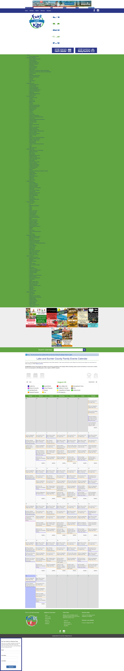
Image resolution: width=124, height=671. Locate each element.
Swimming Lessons (33, 284)
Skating (30, 136)
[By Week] (35, 375)
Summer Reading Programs (35, 231)
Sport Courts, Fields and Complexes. (36, 137)
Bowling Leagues (32, 261)
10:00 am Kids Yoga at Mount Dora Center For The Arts (93, 566)
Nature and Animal (33, 219)
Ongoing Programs (34, 392)
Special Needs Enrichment (34, 226)
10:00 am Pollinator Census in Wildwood (82, 523)
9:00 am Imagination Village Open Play (92, 407)
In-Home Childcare (33, 66)
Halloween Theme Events (34, 295)
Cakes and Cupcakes (33, 185)
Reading (31, 74)
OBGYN (31, 169)
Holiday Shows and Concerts (35, 297)
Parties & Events (30, 181)
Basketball (31, 259)
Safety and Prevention (33, 223)
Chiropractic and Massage (34, 158)
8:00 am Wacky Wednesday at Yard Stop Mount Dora (61, 447)
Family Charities (32, 86)
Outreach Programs (33, 221)
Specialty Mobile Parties (34, 199)
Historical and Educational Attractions (37, 119)
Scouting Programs (33, 225)
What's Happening (30, 292)
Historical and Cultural (33, 216)
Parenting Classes (33, 222)
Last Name (3, 660)
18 (47, 503)
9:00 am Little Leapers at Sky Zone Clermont (72, 446)
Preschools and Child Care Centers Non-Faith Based (40, 71)
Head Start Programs (33, 64)
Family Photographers (33, 88)
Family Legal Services (33, 87)
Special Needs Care (33, 176)
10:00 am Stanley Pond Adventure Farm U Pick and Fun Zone (30, 442)
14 (78, 468)
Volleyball (31, 286)
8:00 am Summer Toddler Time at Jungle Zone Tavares (61, 452)
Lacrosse (31, 274)
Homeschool (31, 65)
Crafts (30, 208)
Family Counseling (33, 163)
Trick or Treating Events (34, 304)
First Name (3, 655)
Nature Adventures (33, 128)
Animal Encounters (33, 97)
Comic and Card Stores (34, 241)
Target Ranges (32, 142)
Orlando (64, 7)
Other (74, 388)
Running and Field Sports (34, 277)
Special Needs (47, 386)
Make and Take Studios (34, 124)
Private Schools (32, 73)
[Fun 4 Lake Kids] (36, 21)
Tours (30, 145)
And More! (66, 625)
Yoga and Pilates (32, 290)
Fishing (30, 111)
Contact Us (47, 622)
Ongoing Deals (32, 298)
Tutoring (31, 79)
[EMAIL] (96, 375)
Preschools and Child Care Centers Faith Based (39, 70)
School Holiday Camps (34, 56)
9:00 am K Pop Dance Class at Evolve (82, 446)
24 (36, 540)
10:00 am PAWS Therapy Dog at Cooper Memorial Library (81, 488)
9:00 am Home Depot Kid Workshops (92, 412)
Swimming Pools (32, 141)
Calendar (32, 10)
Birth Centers (32, 152)
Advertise (43, 10)
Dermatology (32, 160)
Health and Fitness (33, 268)
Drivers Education (33, 212)
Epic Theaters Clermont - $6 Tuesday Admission (51, 442)
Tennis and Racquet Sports (34, 285)
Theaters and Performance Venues (36, 143)
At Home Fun (32, 100)
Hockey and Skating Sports (34, 270)
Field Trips (31, 110)
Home (26, 10)
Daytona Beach (91, 7)
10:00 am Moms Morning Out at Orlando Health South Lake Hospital (61, 488)
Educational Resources (34, 62)
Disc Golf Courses (33, 107)
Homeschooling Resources (34, 89)
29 (89, 540)
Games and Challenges (34, 115)
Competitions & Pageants (64, 390)
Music (30, 218)
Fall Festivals (32, 293)
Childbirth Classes (33, 156)
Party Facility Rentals (33, 195)
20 (68, 503)
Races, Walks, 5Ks (62, 386)
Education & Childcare (31, 57)
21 (78, 503)
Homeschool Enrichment (34, 217)
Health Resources (30, 149)
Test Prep (31, 78)
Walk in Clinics (32, 180)
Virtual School (32, 80)
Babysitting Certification (34, 205)
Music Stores (32, 249)
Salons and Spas (32, 134)
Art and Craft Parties (33, 183)
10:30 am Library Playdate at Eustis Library (81, 559)
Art (30, 204)
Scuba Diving (32, 279)
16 (26, 503)
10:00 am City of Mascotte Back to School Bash (92, 458)
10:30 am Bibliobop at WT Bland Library (40, 493)
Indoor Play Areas (33, 122)
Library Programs (48, 388)
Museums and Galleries (34, 127)
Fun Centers (31, 114)
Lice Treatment (32, 168)
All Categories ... (62, 392)
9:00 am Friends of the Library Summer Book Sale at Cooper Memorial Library (92, 418)
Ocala (51, 7)
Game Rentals (32, 191)
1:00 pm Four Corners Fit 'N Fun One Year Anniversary (30, 559)
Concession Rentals (33, 186)
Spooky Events (32, 303)
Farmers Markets (32, 245)
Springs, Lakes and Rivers (34, 138)
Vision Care (31, 178)
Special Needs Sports (33, 281)
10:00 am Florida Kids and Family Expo (30, 554)
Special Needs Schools (34, 77)
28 (78, 540)
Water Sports (32, 288)
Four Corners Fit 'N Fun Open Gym (92, 401)
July (30, 382)
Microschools (32, 69)
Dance (30, 209)
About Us (47, 620)
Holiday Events (76, 390)
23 (26, 540)
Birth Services (32, 154)
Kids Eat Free (32, 248)
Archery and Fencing (33, 257)
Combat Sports (32, 263)
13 (68, 468)
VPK (30, 82)
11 (47, 468)
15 (89, 468)
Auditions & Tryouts (63, 388)
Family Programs (32, 213)
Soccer (30, 280)
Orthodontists (32, 172)
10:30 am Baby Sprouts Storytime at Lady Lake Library (82, 458)
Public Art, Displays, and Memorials (36, 131)
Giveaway (49, 10)
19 (57, 503)
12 (57, 468)
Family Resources (30, 83)
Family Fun (32, 386)
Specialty (31, 227)
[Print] (89, 375)
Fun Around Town (30, 96)
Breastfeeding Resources (34, 155)
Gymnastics (31, 267)
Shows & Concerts (33, 388)
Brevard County (67, 622)
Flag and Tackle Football (34, 265)
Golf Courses (32, 118)
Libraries (31, 123)
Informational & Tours (78, 386)
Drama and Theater (33, 210)
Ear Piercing (31, 244)
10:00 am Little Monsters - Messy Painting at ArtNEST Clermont (61, 494)
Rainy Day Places (33, 132)
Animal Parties (32, 182)
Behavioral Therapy (33, 151)
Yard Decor (31, 200)
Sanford (77, 7)
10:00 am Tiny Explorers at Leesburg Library (40, 458)
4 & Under (31, 203)
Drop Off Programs (33, 61)
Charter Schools (32, 60)
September (92, 382)
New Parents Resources (34, 91)
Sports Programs (30, 256)
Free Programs (32, 214)
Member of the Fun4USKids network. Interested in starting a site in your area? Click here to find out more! (71, 616)
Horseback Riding (33, 272)
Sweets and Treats (33, 253)
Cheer (30, 262)
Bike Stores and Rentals (34, 237)
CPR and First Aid (33, 159)
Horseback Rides (32, 120)
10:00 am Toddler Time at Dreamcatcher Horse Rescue (40, 524)
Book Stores (31, 239)
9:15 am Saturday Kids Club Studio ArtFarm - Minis (92, 424)
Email (2, 650)
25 (47, 540)
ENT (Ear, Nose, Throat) (34, 162)
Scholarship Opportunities (34, 75)
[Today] (42, 375)
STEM (30, 228)
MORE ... (96, 427)
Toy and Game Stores (33, 254)
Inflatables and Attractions (34, 192)
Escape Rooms (32, 109)
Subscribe (11, 666)
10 (36, 468)
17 (36, 503)
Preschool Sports (32, 276)
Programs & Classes (31, 201)
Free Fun (31, 113)
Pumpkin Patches (32, 299)
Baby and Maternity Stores (34, 236)
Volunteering (31, 234)
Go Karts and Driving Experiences (36, 116)
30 (26, 575)
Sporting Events (33, 390)
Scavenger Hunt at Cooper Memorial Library (92, 477)
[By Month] (29, 375)
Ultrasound (31, 177)
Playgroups (31, 92)
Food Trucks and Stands (34, 190)
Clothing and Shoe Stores (34, 240)
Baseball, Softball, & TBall (34, 258)
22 (89, 503)
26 (57, 540)
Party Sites (31, 196)
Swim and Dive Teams (33, 283)
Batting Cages (32, 101)
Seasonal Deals (32, 302)
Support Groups (32, 95)
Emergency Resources (34, 84)
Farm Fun (31, 294)
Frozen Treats (32, 246)
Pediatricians (32, 174)
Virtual (30, 232)
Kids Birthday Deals (33, 194)
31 (36, 575)
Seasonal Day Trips (33, 301)
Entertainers (31, 189)
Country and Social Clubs (34, 105)
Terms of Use (48, 616)
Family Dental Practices (34, 164)
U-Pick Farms (32, 306)
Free (45, 392)
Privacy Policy (48, 618)
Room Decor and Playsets (34, 250)
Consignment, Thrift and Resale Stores (37, 243)
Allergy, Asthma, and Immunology (36, 150)
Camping (31, 104)
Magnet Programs (33, 68)
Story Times (31, 230)
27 (68, 540)
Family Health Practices (34, 165)
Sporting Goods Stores (34, 252)
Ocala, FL (66, 620)
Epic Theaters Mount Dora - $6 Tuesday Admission (51, 452)
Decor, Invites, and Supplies (35, 187)
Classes (46, 390)
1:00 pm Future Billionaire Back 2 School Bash (29, 447)
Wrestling (31, 289)
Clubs (30, 207)
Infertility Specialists (33, 167)
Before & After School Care (34, 58)
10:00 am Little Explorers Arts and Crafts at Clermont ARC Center (71, 459)
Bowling (31, 102)
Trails (30, 146)
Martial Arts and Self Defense (35, 275)
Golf (30, 266)
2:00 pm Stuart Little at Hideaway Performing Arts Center (30, 518)
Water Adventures (33, 147)
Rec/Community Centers (34, 133)
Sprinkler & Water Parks (34, 140)
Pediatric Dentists (32, 173)
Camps (28, 55)
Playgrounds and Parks (34, 129)
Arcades (31, 98)
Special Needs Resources (34, 93)
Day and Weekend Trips (34, 106)
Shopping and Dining (31, 235)
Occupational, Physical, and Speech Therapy (38, 171)
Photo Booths (32, 198)
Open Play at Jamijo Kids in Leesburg (51, 436)
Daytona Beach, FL (68, 624)
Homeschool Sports (33, 271)
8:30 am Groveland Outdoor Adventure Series (92, 447)
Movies (30, 125)
